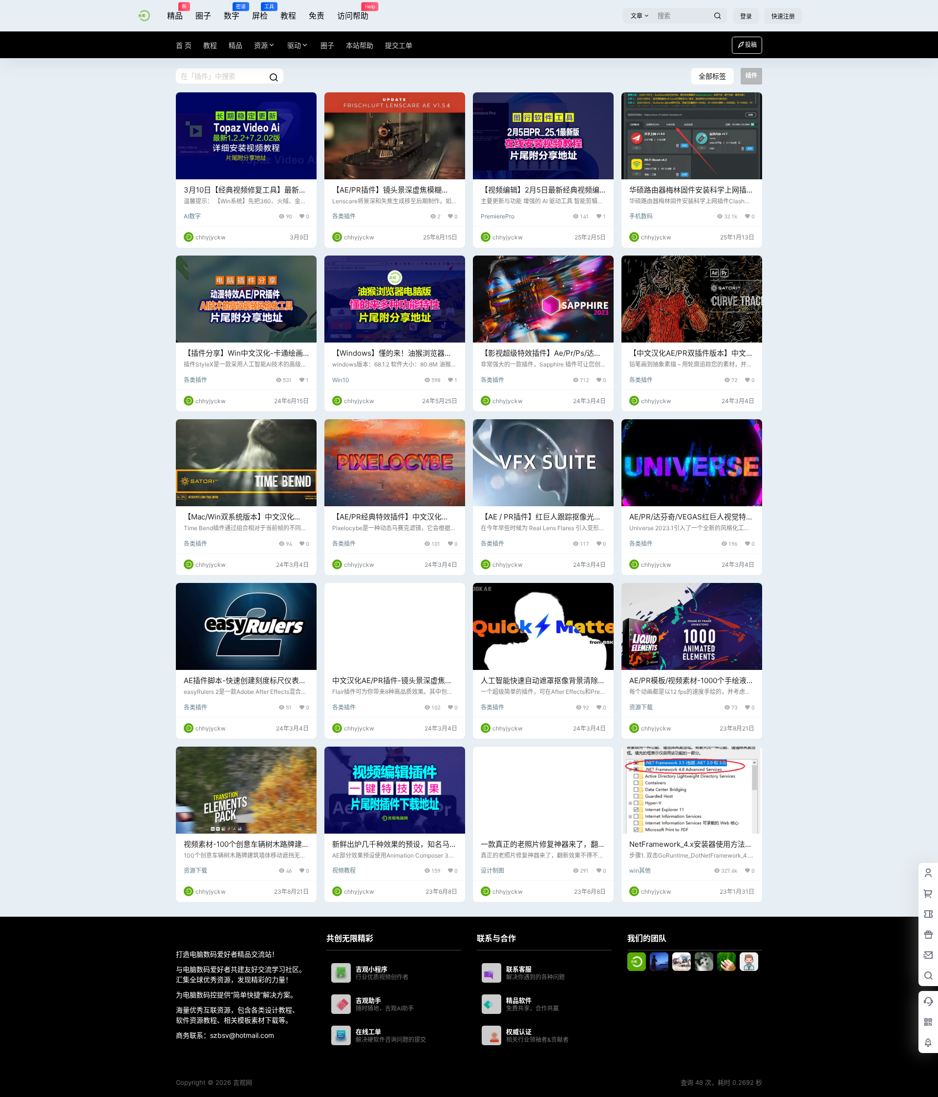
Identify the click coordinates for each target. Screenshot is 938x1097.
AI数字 (192, 216)
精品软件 (519, 1000)
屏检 (260, 12)
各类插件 (344, 216)
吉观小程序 (371, 969)
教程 (288, 16)
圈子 (203, 16)
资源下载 (641, 707)
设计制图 (492, 870)
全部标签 (712, 76)
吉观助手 (368, 1000)
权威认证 (519, 1031)
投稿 (751, 44)
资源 (261, 45)
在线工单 (368, 1031)
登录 (746, 16)
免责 (316, 16)
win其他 (640, 870)
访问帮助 (352, 12)
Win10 (340, 380)
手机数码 (641, 216)
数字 (231, 12)
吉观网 (241, 1082)
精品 (175, 12)
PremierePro (497, 216)
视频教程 (344, 870)
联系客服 (519, 969)
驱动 (294, 45)
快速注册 (783, 16)
